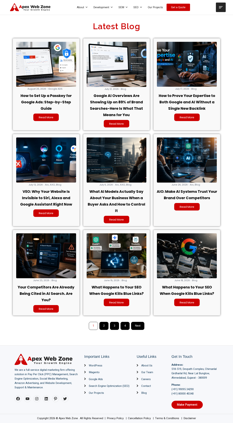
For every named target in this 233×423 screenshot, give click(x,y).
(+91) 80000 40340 (182, 394)
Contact (146, 386)
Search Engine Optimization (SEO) (109, 386)
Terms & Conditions (167, 418)
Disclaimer (189, 418)
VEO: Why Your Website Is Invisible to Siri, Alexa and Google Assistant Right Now (46, 198)
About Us (146, 365)
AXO (52, 184)
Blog (123, 89)
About (80, 7)
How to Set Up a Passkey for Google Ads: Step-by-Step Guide (46, 102)
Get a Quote (178, 7)
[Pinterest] (55, 398)
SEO (136, 7)
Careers (146, 379)
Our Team (147, 372)
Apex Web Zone (69, 418)
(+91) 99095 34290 (182, 389)
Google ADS (55, 89)
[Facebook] (18, 398)
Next (138, 326)
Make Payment (187, 405)
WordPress (95, 365)
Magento (94, 372)
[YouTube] (27, 398)
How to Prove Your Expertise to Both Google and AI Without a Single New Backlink (187, 102)
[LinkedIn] (46, 398)
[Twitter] (65, 398)
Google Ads (96, 379)
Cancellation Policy (139, 418)
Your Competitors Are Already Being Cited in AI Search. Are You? (46, 294)
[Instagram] (36, 398)
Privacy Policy (115, 418)
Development (101, 7)
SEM (121, 7)
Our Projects (155, 7)
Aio (47, 184)
